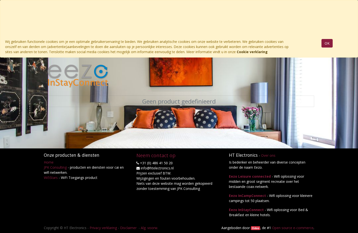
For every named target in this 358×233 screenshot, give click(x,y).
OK (327, 43)
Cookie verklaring (252, 51)
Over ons (268, 155)
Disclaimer (129, 227)
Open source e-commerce (292, 227)
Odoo (255, 228)
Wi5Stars (51, 177)
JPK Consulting (55, 167)
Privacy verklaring (103, 227)
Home (49, 162)
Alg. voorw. (149, 227)
